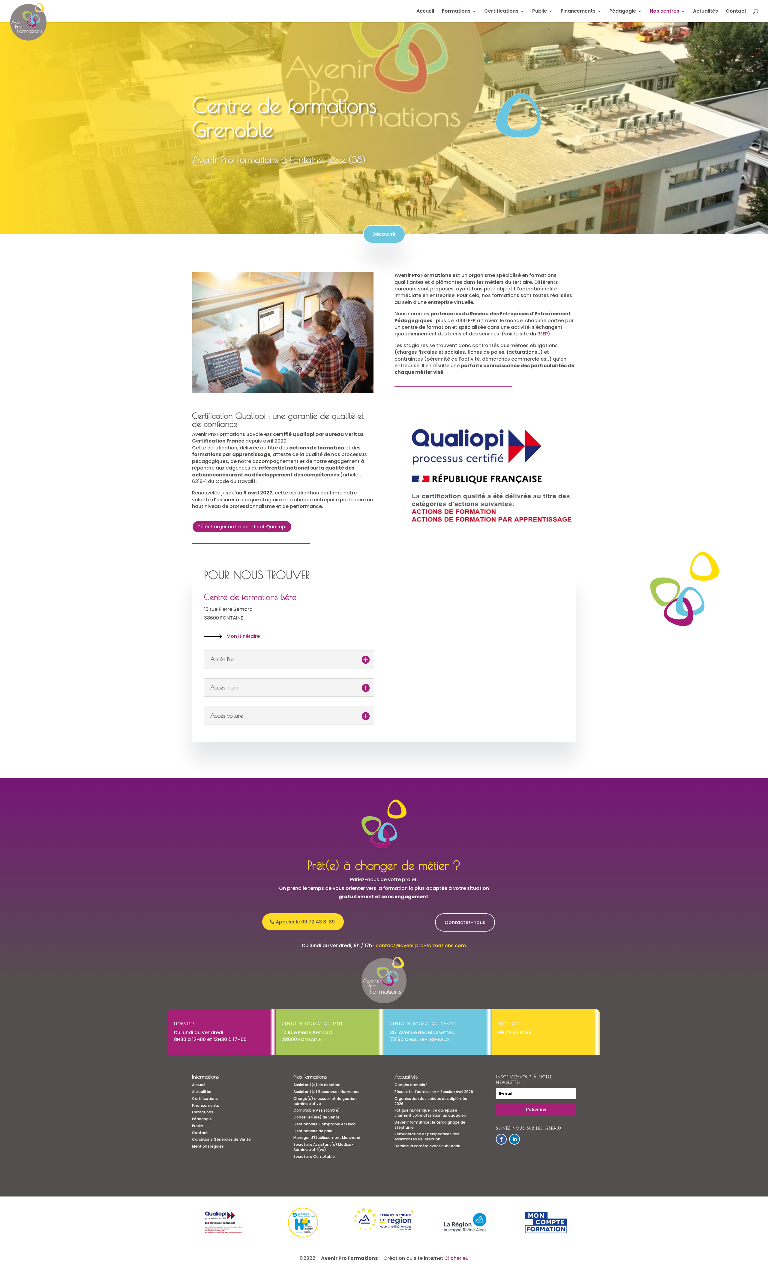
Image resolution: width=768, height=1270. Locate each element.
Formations (456, 11)
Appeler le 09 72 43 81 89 (305, 921)
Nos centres (664, 11)
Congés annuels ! (410, 1084)
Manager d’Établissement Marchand (326, 1137)
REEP (542, 333)
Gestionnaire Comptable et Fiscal (324, 1124)
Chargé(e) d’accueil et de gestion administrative (325, 1101)
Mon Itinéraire (243, 636)
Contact (736, 11)
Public (539, 11)
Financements (578, 11)
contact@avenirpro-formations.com (421, 945)
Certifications (501, 11)
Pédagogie (622, 11)
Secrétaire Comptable (314, 1156)
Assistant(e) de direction (316, 1084)
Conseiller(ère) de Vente (316, 1117)
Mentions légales (208, 1146)
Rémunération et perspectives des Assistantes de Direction (426, 1136)
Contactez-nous (465, 922)
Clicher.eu (456, 1258)
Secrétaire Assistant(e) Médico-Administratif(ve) (323, 1147)
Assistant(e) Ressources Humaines (326, 1091)
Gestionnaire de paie (312, 1130)
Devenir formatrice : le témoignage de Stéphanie (429, 1125)
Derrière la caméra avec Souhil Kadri (427, 1145)
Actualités (705, 11)
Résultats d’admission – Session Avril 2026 (433, 1091)
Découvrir (384, 234)
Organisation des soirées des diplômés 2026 (430, 1101)
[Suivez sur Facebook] (501, 1139)
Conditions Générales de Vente (221, 1139)
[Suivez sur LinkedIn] (514, 1139)
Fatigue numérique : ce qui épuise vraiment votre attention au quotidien (430, 1113)
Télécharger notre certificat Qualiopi (241, 526)
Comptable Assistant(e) (316, 1110)
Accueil (425, 11)
